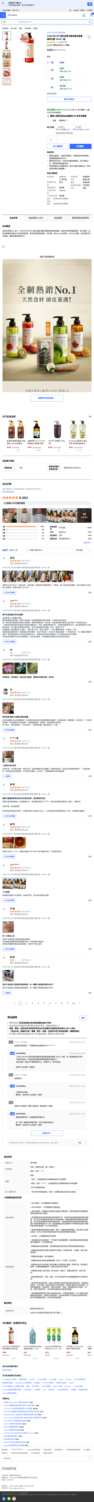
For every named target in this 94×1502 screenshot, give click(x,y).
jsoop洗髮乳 (28, 1390)
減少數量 (56, 139)
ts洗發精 (73, 1390)
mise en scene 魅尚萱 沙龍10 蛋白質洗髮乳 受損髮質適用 (23, 1418)
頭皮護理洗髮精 (7, 1383)
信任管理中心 (59, 1449)
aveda (61, 1379)
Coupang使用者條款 (33, 1449)
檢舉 (79, 1143)
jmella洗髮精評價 (62, 1390)
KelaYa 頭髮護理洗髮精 (12, 1430)
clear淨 (71, 1383)
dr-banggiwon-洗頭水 (9, 1379)
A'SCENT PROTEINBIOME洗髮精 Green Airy (19, 1433)
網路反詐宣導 (47, 1452)
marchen (68, 1379)
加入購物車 (58, 146)
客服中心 (83, 10)
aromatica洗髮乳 (47, 1383)
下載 (89, 4)
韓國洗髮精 (23, 1379)
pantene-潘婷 (57, 1386)
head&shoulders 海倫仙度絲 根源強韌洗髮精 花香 (20, 1415)
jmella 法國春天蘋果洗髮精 (13, 1424)
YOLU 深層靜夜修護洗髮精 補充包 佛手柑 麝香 (19, 1405)
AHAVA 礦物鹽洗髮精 (11, 1427)
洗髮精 (35, 28)
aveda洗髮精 (46, 1386)
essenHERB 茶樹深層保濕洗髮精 (15, 1421)
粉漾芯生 (51, 1390)
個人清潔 (14, 28)
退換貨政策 (47, 1449)
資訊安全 (5, 1452)
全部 (4, 22)
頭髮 (20, 28)
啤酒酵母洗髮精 (61, 1383)
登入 (70, 10)
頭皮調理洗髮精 (9, 1439)
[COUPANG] (9, 1469)
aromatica (68, 1386)
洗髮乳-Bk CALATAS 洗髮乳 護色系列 (16, 1402)
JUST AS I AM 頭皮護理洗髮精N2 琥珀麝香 (18, 1408)
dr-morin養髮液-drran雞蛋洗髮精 (13, 1386)
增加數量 (56, 141)
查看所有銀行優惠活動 (64, 133)
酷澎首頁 (5, 28)
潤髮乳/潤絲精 (7, 1370)
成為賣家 (90, 10)
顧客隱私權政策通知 (73, 1449)
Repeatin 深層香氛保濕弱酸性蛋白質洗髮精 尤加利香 (21, 1411)
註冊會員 (76, 10)
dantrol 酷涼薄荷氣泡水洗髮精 (14, 1445)
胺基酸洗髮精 (83, 1390)
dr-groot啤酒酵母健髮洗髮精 (11, 1390)
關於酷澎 (5, 1449)
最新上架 (14, 550)
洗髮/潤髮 (27, 28)
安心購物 (87, 1449)
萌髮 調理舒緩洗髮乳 (11, 1436)
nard (44, 1390)
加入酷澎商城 (35, 1452)
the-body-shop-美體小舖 (23, 1383)
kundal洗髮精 (42, 1379)
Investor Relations (17, 1449)
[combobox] (83, 550)
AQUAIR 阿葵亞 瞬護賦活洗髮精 (14, 1442)
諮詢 (83, 1018)
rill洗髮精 (37, 1390)
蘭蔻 (27, 1386)
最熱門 (5, 550)
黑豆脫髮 (37, 1383)
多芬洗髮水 (35, 1386)
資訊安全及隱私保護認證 (19, 1452)
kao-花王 (32, 1379)
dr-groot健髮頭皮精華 (9, 1393)
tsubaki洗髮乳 (78, 1386)
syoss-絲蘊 (52, 1379)
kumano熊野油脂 (79, 1379)
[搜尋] (90, 22)
